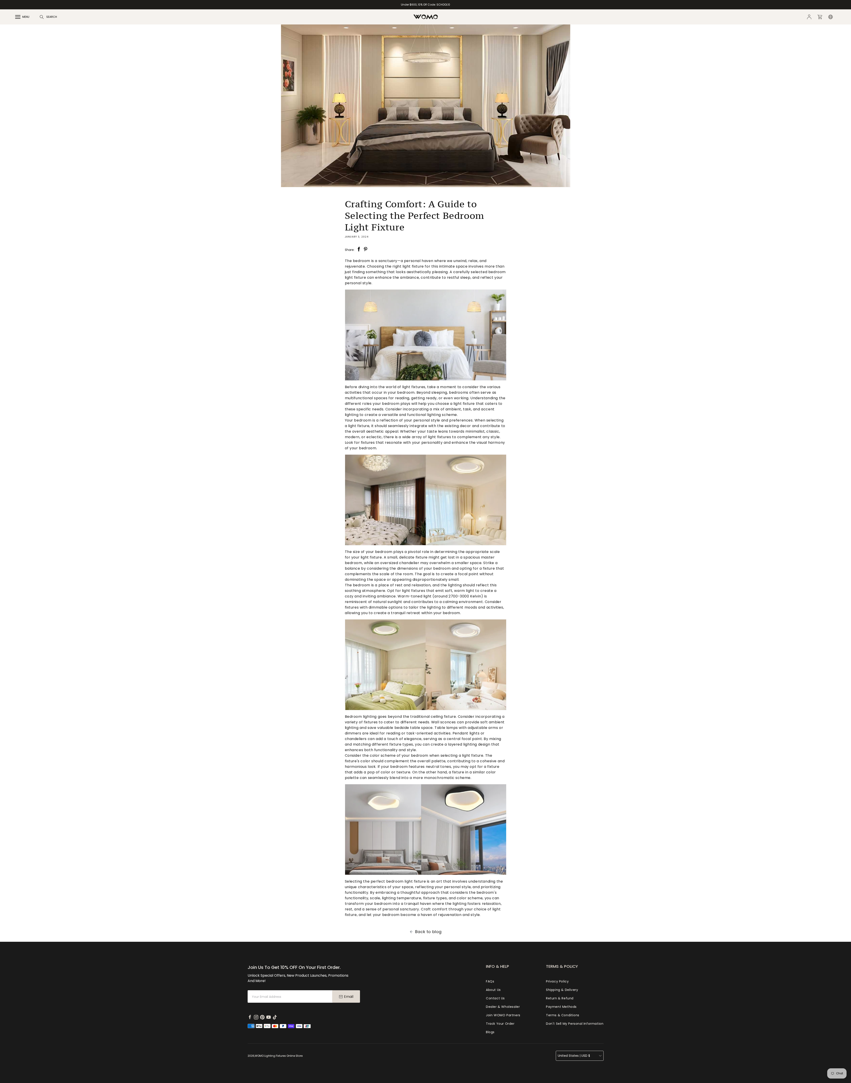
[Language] (830, 16)
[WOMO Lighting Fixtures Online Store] (425, 17)
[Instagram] (256, 1017)
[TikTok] (275, 1017)
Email (348, 996)
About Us (493, 990)
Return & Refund (560, 998)
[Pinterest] (262, 1017)
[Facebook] (250, 1017)
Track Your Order (500, 1023)
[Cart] (820, 16)
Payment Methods (561, 1006)
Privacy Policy (557, 981)
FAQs (490, 981)
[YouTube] (268, 1017)
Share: (358, 249)
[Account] (809, 16)
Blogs (490, 1032)
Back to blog (428, 931)
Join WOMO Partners (503, 1015)
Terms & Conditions (562, 1015)
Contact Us (495, 998)
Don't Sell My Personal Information (574, 1023)
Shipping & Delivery (562, 990)
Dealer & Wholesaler (503, 1006)
